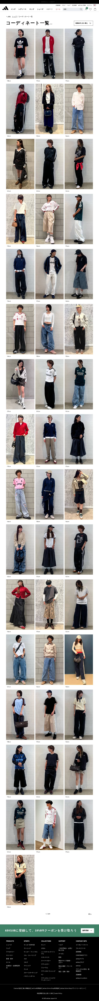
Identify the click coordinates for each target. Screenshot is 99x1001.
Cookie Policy (58, 993)
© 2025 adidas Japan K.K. (49, 998)
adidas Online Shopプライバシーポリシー (72, 988)
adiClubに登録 (82, 5)
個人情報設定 (27, 988)
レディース (22, 9)
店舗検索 (58, 5)
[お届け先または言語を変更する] (95, 5)
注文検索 (74, 5)
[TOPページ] (5, 8)
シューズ (40, 9)
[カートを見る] (95, 9)
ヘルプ (68, 5)
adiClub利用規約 (37, 988)
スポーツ (49, 9)
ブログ (63, 5)
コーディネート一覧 (26, 17)
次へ (89, 914)
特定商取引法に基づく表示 (45, 993)
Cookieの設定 (18, 988)
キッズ (31, 9)
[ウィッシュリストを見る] (90, 9)
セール (58, 9)
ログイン (89, 5)
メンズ (13, 9)
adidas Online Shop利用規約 (51, 988)
